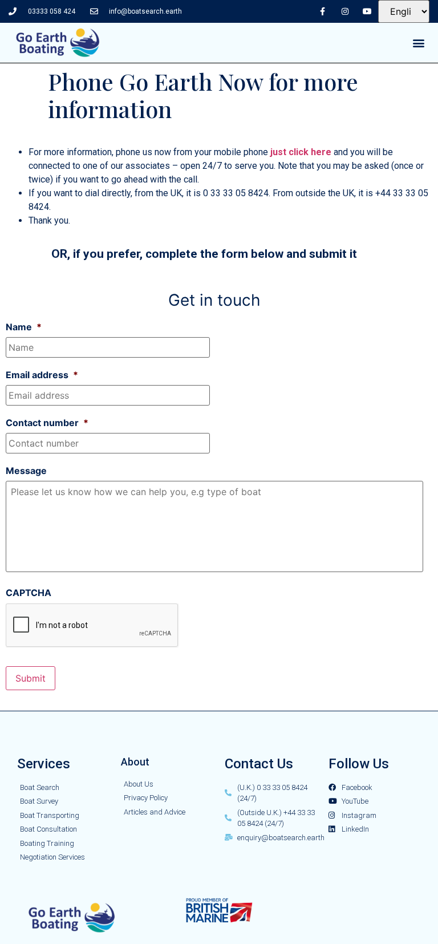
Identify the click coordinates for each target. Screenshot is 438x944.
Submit (30, 678)
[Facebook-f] (322, 11)
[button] (418, 43)
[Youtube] (367, 11)
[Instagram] (345, 11)
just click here (300, 152)
